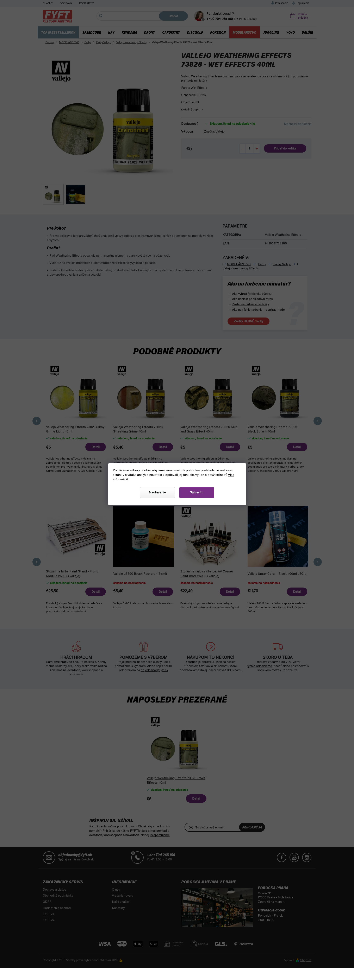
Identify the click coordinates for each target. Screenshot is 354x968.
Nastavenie (157, 492)
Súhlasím (196, 492)
